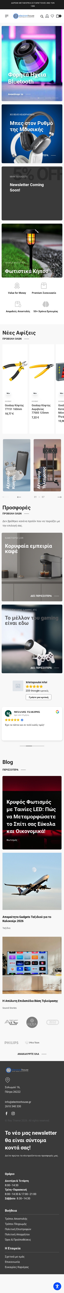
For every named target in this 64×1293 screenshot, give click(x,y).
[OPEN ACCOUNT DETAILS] (47, 16)
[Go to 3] (8, 497)
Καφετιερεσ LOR (14, 538)
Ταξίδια (6, 928)
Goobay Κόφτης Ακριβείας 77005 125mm (41, 409)
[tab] (33, 98)
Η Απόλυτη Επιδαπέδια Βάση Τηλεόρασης (30, 1001)
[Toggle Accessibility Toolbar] (57, 1286)
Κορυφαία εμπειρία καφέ (28, 548)
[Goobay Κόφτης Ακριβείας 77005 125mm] (41, 371)
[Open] (52, 16)
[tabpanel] (32, 63)
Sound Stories (9, 1008)
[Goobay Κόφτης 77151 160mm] (15, 371)
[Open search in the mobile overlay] (42, 16)
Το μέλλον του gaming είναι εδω (31, 620)
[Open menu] (7, 16)
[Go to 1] (5, 497)
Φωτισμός (12, 840)
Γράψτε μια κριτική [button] (38, 697)
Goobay (8, 401)
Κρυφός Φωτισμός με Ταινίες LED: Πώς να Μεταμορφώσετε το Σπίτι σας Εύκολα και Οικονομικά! (31, 816)
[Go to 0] (3, 497)
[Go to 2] (6, 497)
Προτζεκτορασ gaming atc (21, 610)
